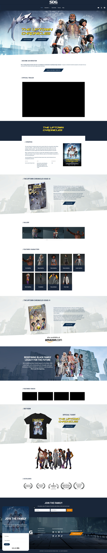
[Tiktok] (56, 536)
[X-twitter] (101, 7)
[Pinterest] (53, 536)
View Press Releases (41, 528)
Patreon (59, 7)
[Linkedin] (58, 536)
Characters (47, 7)
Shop (63, 7)
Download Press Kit (41, 530)
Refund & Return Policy (41, 532)
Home (42, 7)
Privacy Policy (40, 534)
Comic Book (54, 7)
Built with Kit (53, 513)
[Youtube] (98, 7)
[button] (23, 233)
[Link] (61, 536)
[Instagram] (61, 532)
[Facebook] (104, 7)
